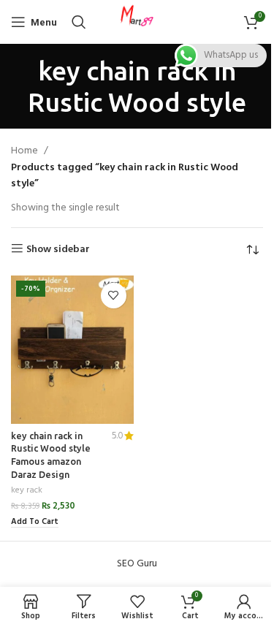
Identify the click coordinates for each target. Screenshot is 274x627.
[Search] (79, 22)
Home (24, 151)
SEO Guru (137, 563)
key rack (26, 490)
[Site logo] (137, 22)
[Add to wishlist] (113, 295)
